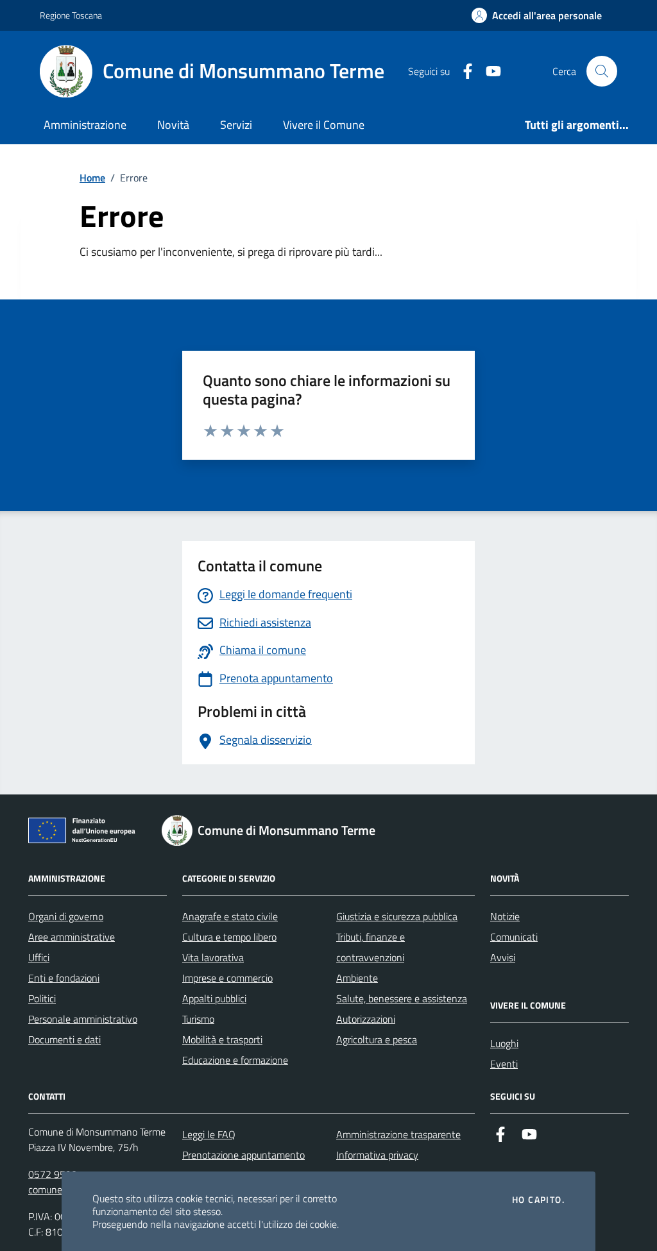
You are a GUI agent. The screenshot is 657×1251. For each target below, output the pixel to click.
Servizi (236, 124)
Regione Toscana (71, 15)
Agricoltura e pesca (376, 1039)
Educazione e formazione (235, 1060)
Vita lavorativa (213, 957)
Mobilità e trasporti (222, 1039)
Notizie (505, 916)
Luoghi (504, 1043)
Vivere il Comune (323, 124)
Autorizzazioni (365, 1019)
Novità (173, 124)
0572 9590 (52, 1174)
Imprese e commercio (227, 978)
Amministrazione (85, 124)
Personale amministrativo (82, 1019)
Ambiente (357, 978)
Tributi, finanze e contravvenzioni (370, 947)
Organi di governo (65, 916)
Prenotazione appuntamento (243, 1155)
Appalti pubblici (214, 998)
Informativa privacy (377, 1155)
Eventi (504, 1063)
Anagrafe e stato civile (230, 916)
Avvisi (502, 957)
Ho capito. (538, 1199)
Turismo (198, 1019)
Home (92, 177)
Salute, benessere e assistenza (401, 998)
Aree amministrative (71, 937)
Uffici (38, 957)
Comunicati (514, 937)
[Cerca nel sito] (601, 71)
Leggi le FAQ (208, 1134)
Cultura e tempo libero (229, 937)
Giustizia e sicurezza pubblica (396, 916)
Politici (42, 998)
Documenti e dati (64, 1039)
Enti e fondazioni (63, 978)
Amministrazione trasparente (398, 1134)
